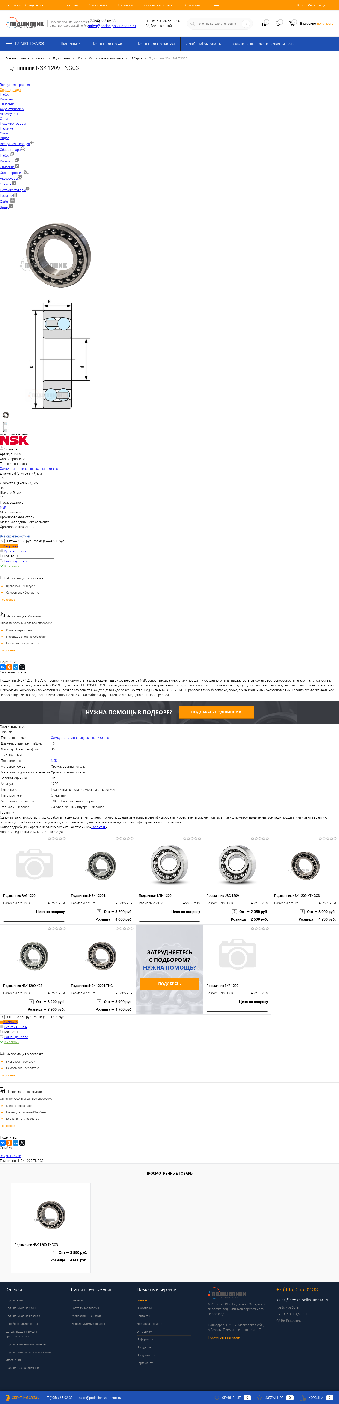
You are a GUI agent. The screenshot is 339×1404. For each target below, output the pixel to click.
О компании (98, 5)
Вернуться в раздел (15, 144)
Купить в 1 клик (15, 551)
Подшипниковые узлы (108, 43)
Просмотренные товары (169, 1173)
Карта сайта (145, 1363)
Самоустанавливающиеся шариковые (29, 468)
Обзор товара (10, 150)
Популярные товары (85, 1308)
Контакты (125, 5)
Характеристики (12, 173)
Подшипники (70, 43)
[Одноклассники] (9, 667)
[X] (22, 667)
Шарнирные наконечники (23, 1368)
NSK (3, 507)
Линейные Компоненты (204, 43)
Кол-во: (10, 556)
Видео (4, 207)
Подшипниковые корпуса (156, 43)
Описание (7, 167)
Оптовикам (192, 5)
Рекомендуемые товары (88, 1323)
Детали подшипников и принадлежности (263, 43)
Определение (33, 5)
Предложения (146, 1355)
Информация (146, 1339)
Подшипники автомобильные (26, 1344)
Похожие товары (13, 190)
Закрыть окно (10, 1156)
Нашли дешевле (16, 561)
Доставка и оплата (158, 5)
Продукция (144, 1347)
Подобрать (169, 983)
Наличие (6, 196)
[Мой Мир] (15, 667)
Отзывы (6, 184)
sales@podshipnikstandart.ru (112, 26)
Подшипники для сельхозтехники (28, 1352)
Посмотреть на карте (224, 1337)
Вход (300, 5)
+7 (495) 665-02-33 (102, 21)
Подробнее (7, 599)
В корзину (10, 546)
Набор (5, 155)
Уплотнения (13, 1360)
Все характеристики (15, 536)
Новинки (77, 1300)
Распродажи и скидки (86, 1316)
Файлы (5, 201)
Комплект (7, 161)
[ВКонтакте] (3, 667)
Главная (71, 5)
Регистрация (317, 5)
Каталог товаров (30, 43)
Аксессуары (9, 178)
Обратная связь (25, 1398)
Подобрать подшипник (216, 712)
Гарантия (98, 827)
